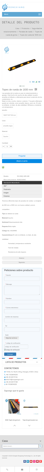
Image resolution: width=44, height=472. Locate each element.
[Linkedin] (28, 461)
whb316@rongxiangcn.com (15, 379)
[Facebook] (24, 461)
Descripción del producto (12, 182)
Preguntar (22, 156)
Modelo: (6, 176)
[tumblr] (40, 461)
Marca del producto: (10, 179)
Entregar (10, 354)
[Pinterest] (37, 461)
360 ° (5, 186)
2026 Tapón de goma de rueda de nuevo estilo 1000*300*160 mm (13, 420)
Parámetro (7, 189)
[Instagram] (34, 461)
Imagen (6, 193)
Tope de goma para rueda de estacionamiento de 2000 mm (31, 420)
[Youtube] (31, 461)
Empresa (7, 196)
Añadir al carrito (22, 161)
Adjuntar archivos (11, 338)
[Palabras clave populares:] (40, 446)
